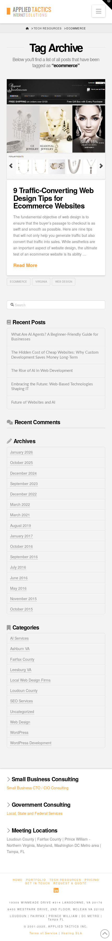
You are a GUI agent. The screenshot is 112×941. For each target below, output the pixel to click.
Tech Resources (65, 880)
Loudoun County (24, 690)
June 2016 (19, 577)
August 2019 (20, 525)
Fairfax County (22, 659)
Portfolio (36, 880)
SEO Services (21, 700)
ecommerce (18, 281)
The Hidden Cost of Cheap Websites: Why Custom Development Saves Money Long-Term (54, 355)
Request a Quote (70, 883)
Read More (25, 265)
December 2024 (23, 473)
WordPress (19, 732)
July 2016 (18, 567)
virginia (41, 281)
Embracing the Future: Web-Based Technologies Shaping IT (52, 386)
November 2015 (23, 598)
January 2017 (21, 535)
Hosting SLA (71, 933)
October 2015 (21, 609)
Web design (63, 281)
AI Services (19, 638)
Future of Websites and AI (33, 402)
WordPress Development (30, 742)
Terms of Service (43, 933)
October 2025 (21, 462)
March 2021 (20, 514)
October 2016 (21, 546)
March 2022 (20, 504)
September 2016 (24, 556)
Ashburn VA (19, 648)
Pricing (92, 880)
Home (18, 880)
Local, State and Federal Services (35, 813)
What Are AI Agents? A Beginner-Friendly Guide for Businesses (54, 337)
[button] (98, 11)
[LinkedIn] (56, 890)
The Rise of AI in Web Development (42, 371)
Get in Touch (37, 883)
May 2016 (18, 588)
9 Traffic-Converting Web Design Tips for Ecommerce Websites (53, 198)
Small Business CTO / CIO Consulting (38, 787)
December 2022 (23, 494)
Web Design (20, 721)
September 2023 (24, 483)
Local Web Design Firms (30, 680)
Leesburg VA (20, 669)
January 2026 (21, 452)
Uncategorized (22, 711)
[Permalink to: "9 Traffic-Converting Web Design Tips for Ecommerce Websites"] (56, 129)
